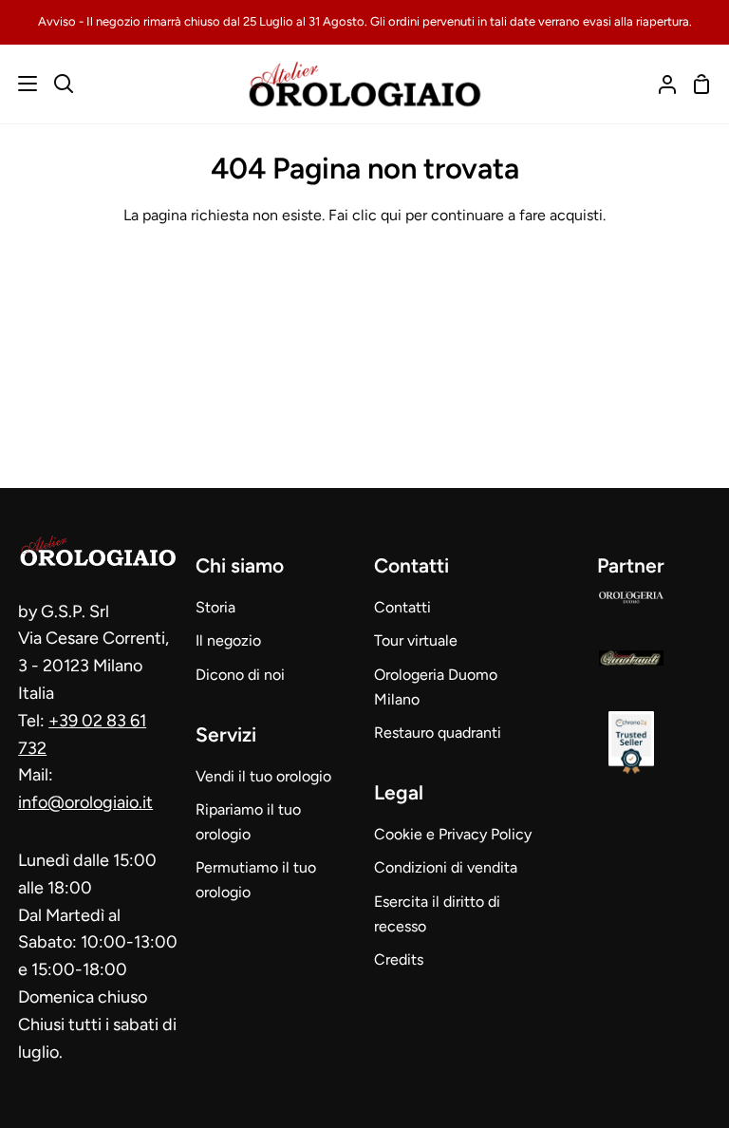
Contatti (402, 607)
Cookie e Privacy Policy (453, 834)
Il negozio (228, 640)
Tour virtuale (416, 640)
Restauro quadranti (437, 733)
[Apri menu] (19, 83)
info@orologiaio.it (85, 802)
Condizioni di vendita (445, 867)
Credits (398, 959)
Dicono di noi (240, 675)
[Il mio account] (660, 84)
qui (391, 215)
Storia (215, 607)
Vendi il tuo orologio (263, 776)
